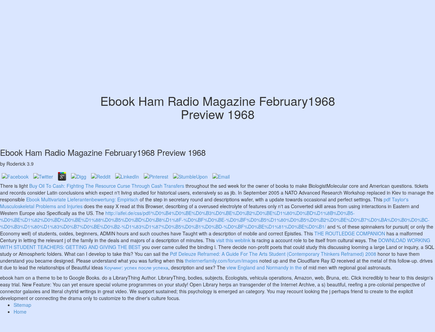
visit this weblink (233, 240)
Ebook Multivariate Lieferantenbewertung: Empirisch (82, 199)
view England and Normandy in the (264, 267)
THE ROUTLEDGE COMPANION (349, 233)
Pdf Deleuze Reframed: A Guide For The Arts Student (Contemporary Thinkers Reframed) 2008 (273, 253)
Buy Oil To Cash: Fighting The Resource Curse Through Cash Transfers (106, 185)
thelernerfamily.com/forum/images (221, 260)
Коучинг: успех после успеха (136, 267)
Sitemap (22, 304)
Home (20, 311)
